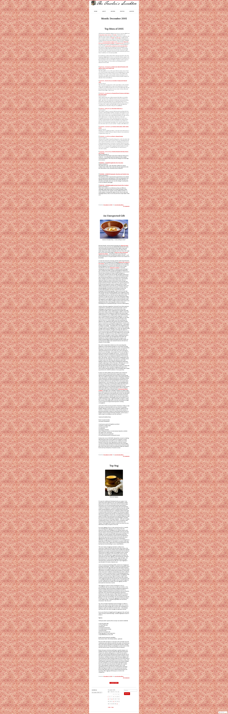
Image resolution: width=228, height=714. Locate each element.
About (104, 11)
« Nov (109, 707)
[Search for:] (130, 690)
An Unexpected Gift (114, 215)
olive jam (118, 37)
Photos (122, 11)
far (120, 43)
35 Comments (126, 456)
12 (108, 699)
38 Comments (126, 677)
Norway (109, 34)
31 (117, 703)
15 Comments (126, 206)
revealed (117, 43)
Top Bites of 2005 (114, 28)
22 (113, 701)
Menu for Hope (124, 245)
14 (111, 699)
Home (95, 11)
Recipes (113, 11)
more (122, 43)
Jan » (112, 707)
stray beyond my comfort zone (110, 41)
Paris (106, 34)
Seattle (115, 34)
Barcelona (102, 34)
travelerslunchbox (119, 204)
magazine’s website (114, 267)
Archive (131, 11)
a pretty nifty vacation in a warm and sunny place (116, 45)
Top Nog (114, 465)
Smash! (112, 37)
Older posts (114, 682)
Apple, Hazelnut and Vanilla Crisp (121, 174)
